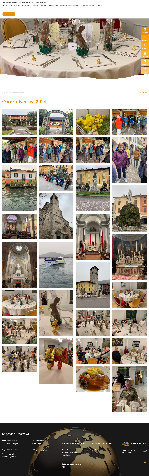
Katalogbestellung (69, 452)
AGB (63, 467)
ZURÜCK (143, 93)
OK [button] (9, 14)
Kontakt (65, 449)
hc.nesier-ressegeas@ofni (9, 455)
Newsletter (66, 455)
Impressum (66, 461)
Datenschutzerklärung (71, 464)
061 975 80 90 (12, 450)
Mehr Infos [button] (5, 8)
